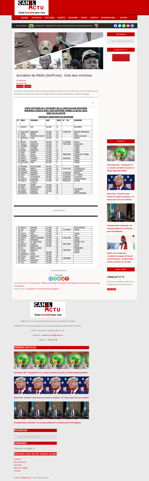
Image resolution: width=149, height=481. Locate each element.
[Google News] (132, 26)
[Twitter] (120, 26)
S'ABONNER (111, 289)
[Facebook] (115, 26)
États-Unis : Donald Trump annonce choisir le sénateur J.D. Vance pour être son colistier (120, 197)
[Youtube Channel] (128, 26)
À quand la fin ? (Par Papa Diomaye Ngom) (42, 289)
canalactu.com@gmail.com (52, 335)
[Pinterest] (67, 279)
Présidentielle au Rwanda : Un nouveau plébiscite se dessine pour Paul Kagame (120, 228)
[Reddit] (63, 279)
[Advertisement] (92, 7)
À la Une (20, 86)
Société (28, 86)
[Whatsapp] (124, 26)
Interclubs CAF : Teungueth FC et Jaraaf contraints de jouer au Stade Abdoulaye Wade (64, 26)
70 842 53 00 (52, 340)
